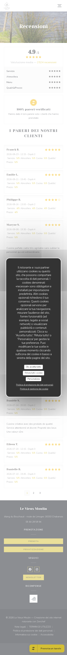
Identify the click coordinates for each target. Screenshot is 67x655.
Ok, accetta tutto (33, 366)
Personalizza (33, 379)
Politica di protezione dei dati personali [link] (34, 384)
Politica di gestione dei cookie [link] (34, 388)
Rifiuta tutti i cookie (33, 372)
